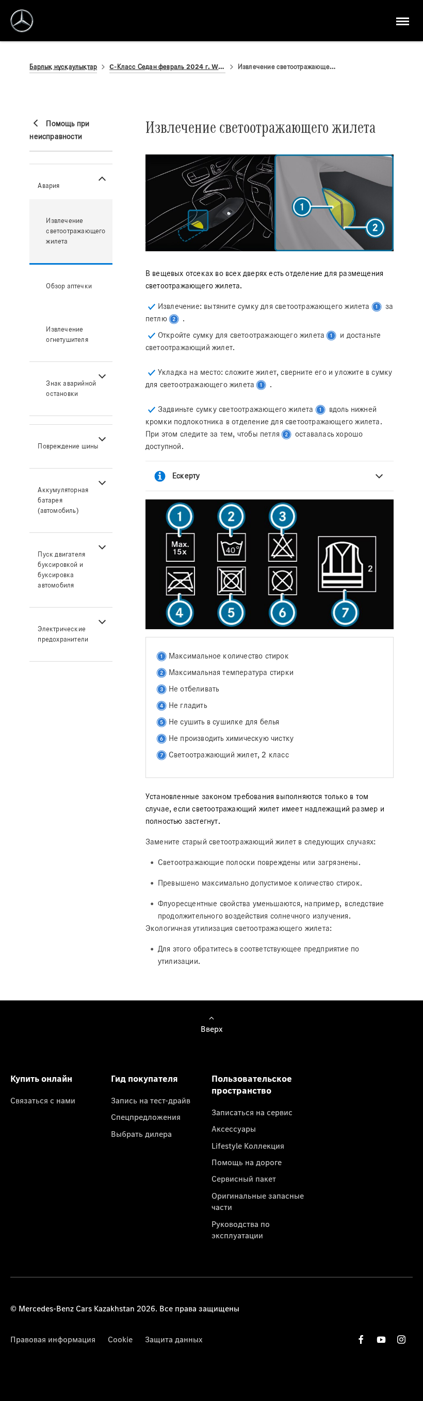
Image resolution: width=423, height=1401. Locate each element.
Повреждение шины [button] (68, 446)
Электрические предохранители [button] (63, 634)
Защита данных (174, 1339)
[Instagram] (401, 1339)
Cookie (120, 1339)
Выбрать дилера (141, 1134)
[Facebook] (361, 1339)
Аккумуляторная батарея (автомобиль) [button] (63, 500)
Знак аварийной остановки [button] (71, 388)
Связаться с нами (42, 1100)
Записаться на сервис (252, 1112)
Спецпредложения (146, 1117)
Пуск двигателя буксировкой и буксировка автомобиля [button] (61, 569)
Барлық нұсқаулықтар (63, 67)
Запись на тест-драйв (150, 1100)
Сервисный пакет (244, 1178)
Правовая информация (52, 1339)
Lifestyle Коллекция (248, 1145)
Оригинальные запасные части (258, 1201)
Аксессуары (234, 1128)
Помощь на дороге (247, 1162)
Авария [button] (48, 186)
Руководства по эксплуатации (241, 1229)
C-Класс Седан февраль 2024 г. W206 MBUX (167, 67)
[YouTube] (381, 1339)
